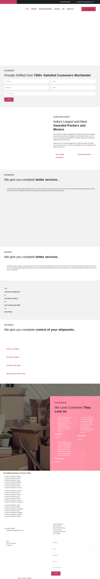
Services (34, 9)
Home (27, 9)
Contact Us (70, 9)
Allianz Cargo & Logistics (24, 578)
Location (57, 9)
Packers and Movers (45, 9)
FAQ (63, 9)
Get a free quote (88, 9)
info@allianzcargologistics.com (85, 2)
